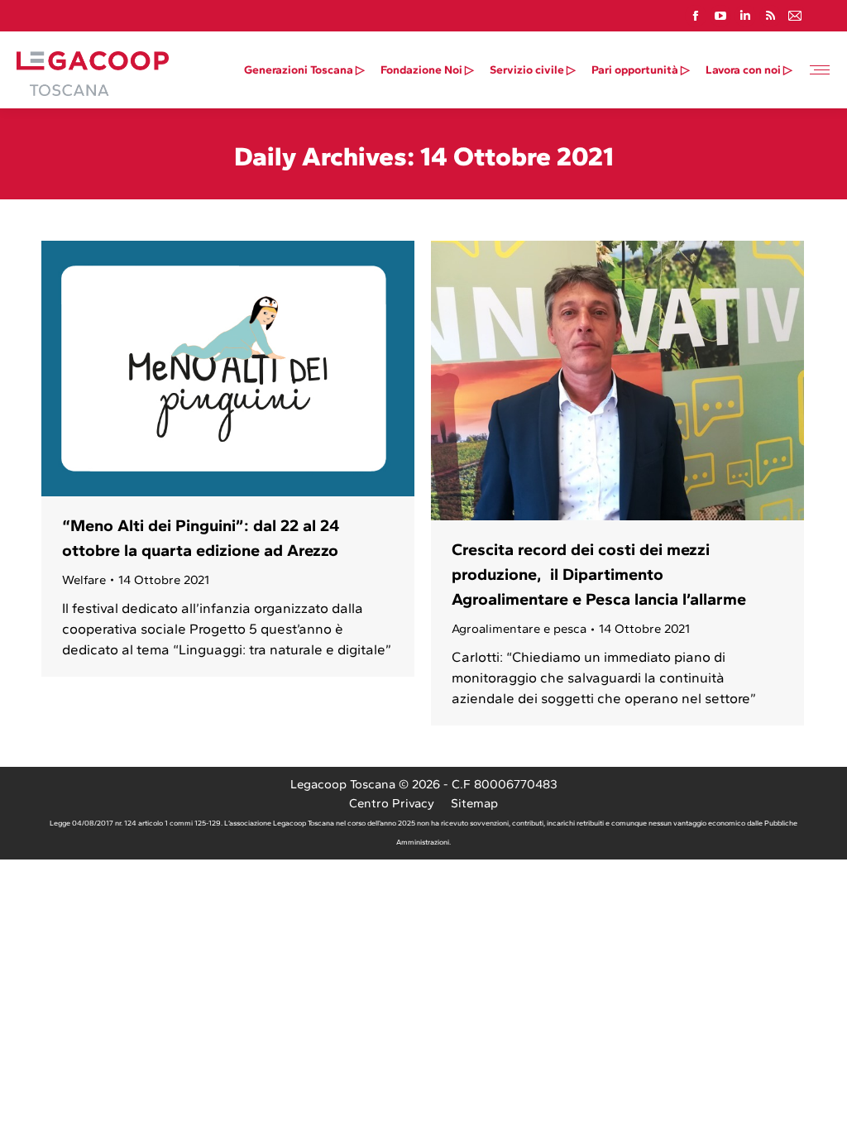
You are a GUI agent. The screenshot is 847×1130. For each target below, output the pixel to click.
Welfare (84, 579)
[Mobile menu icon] (819, 70)
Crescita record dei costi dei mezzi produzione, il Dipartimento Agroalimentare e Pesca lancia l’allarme (599, 574)
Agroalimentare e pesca (519, 628)
